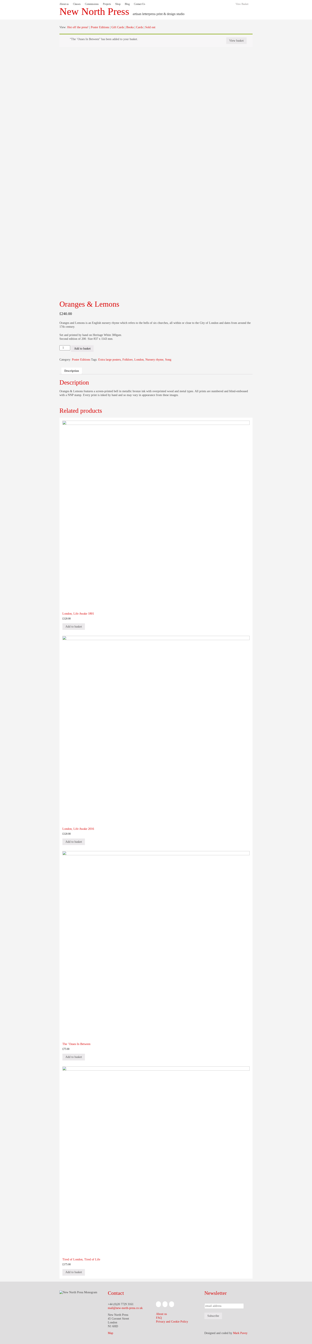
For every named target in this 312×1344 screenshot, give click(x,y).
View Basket (242, 4)
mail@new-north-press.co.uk (125, 1308)
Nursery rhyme (154, 359)
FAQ (159, 1317)
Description (71, 370)
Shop (118, 4)
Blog (127, 4)
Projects (107, 4)
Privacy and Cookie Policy (172, 1321)
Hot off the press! (78, 27)
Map (110, 1333)
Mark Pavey (240, 1333)
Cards (139, 27)
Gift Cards (117, 27)
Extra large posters (109, 359)
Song (168, 359)
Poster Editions (100, 27)
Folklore (127, 359)
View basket (236, 40)
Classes (77, 4)
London (139, 359)
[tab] (71, 371)
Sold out (150, 27)
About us (64, 4)
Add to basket (82, 348)
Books (130, 27)
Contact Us (139, 4)
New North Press (94, 11)
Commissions (92, 4)
